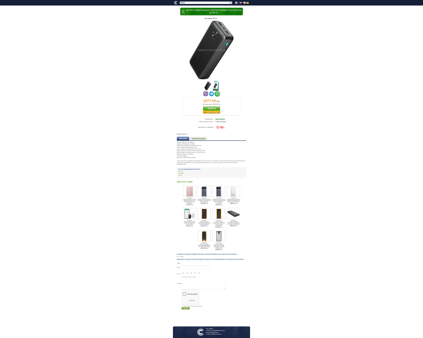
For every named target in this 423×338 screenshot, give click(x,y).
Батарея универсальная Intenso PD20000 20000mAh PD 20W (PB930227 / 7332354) (218, 200)
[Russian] (244, 2)
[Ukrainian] (248, 2)
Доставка (180, 171)
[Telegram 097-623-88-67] (211, 93)
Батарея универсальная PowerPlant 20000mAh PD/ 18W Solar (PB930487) (219, 223)
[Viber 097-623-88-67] (205, 93)
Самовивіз (181, 173)
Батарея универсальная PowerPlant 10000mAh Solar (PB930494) (204, 222)
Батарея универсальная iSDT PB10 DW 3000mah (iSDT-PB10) (189, 222)
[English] (241, 2)
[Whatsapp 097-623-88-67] (217, 93)
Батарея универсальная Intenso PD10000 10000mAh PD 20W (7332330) (204, 200)
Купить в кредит (213, 112)
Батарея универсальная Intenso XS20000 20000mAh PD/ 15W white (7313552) (233, 200)
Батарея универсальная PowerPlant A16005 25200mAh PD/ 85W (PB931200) (218, 245)
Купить (212, 108)
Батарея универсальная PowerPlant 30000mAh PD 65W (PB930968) (204, 244)
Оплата (180, 175)
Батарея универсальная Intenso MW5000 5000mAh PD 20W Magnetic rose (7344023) (189, 200)
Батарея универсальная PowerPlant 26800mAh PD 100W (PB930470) (233, 222)
